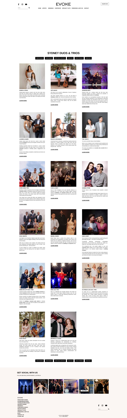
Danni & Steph (23, 90)
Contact (86, 8)
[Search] (29, 8)
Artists (44, 8)
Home (39, 8)
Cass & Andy (54, 188)
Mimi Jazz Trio (55, 289)
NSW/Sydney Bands (23, 399)
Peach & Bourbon (56, 139)
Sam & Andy (85, 236)
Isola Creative (65, 415)
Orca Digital (65, 416)
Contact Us (21, 414)
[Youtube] (26, 4)
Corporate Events (23, 407)
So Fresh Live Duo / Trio (89, 289)
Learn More (23, 100)
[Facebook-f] (18, 4)
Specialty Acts (66, 8)
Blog (19, 413)
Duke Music (22, 338)
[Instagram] (22, 4)
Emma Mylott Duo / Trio (26, 289)
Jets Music (54, 90)
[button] (25, 386)
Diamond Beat (86, 90)
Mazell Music (55, 236)
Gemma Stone (86, 188)
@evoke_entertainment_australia (31, 375)
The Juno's (85, 139)
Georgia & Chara (56, 338)
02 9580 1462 (21, 416)
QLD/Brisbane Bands (23, 401)
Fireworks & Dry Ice (77, 8)
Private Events (22, 408)
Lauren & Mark (24, 139)
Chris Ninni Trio (24, 188)
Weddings (51, 8)
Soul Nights (23, 236)
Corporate (58, 8)
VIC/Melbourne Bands (24, 402)
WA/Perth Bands (22, 404)
